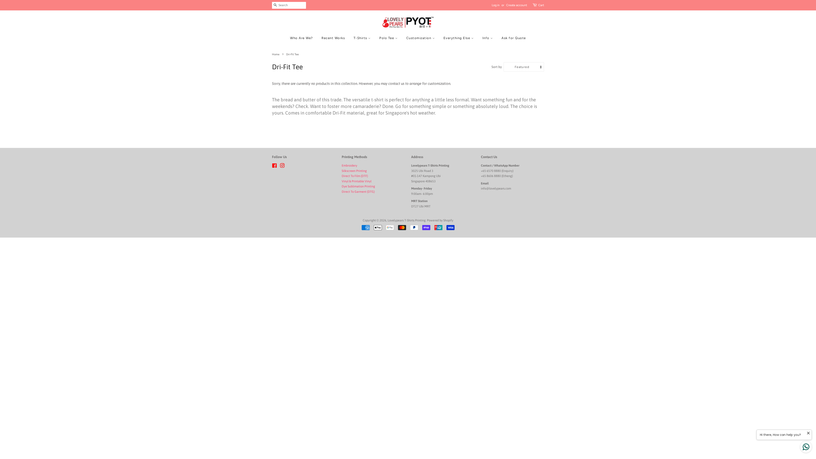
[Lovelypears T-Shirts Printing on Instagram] (282, 166)
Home (275, 54)
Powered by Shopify (440, 220)
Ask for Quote (514, 38)
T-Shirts (361, 38)
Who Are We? (301, 38)
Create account (516, 5)
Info (486, 38)
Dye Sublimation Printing (359, 186)
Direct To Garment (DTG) (358, 191)
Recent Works (333, 38)
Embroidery (349, 165)
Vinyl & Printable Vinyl (357, 181)
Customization (419, 38)
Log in (496, 5)
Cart (541, 5)
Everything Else (457, 38)
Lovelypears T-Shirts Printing (407, 220)
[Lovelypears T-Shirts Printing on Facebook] (274, 166)
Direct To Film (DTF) (355, 176)
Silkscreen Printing (354, 171)
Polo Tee (387, 38)
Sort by (497, 67)
